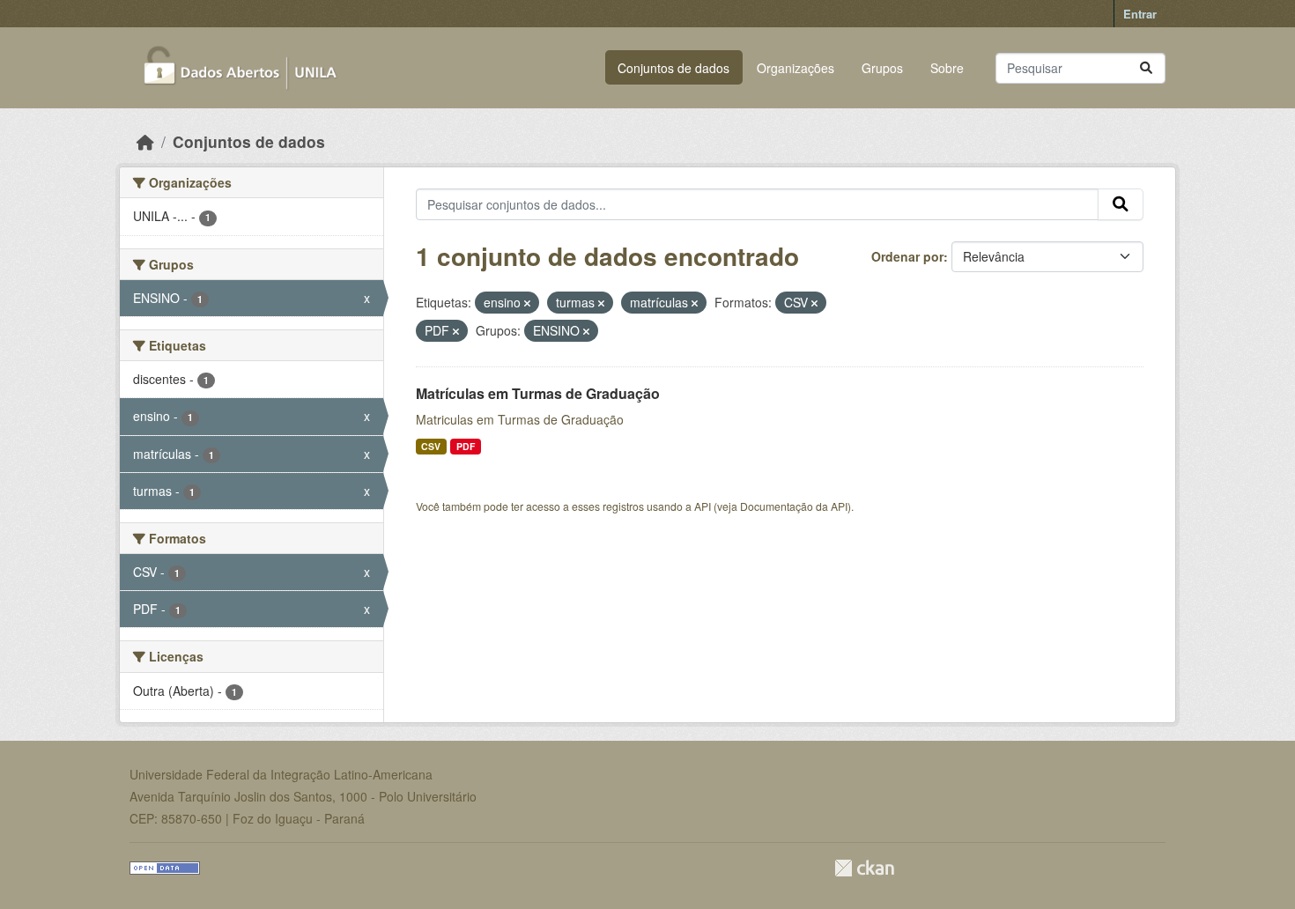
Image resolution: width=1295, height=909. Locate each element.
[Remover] (527, 303)
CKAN (864, 868)
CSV (430, 446)
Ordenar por (907, 256)
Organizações (795, 68)
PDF (465, 446)
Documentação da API (793, 506)
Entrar (1140, 13)
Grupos (882, 68)
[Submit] (1146, 68)
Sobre (947, 68)
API (702, 506)
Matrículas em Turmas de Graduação (538, 393)
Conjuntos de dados (673, 68)
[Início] (145, 141)
